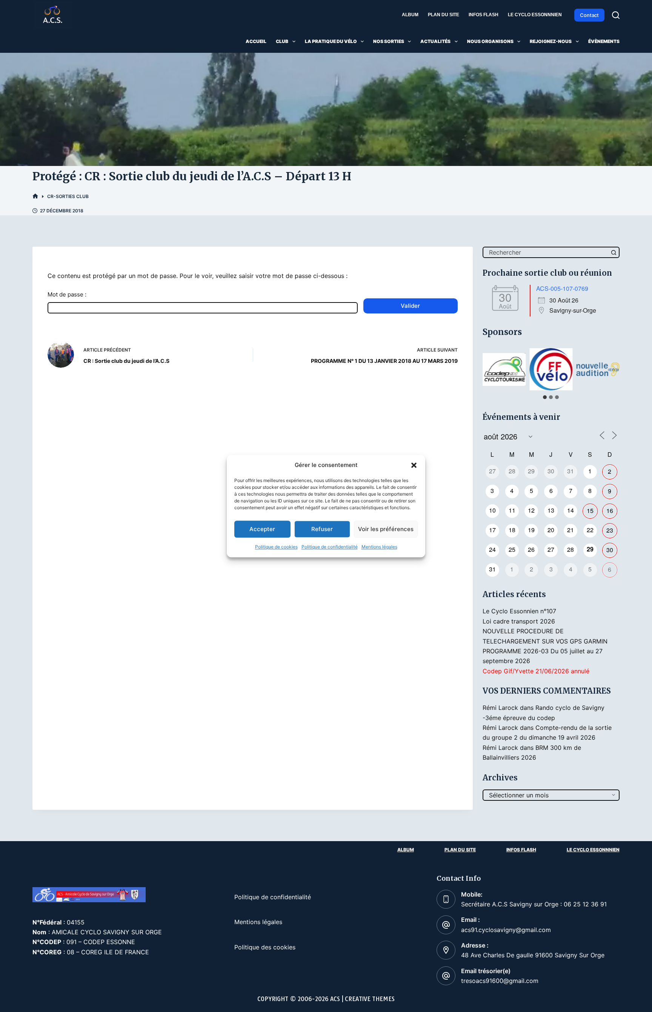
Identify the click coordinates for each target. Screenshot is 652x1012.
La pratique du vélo (331, 41)
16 (609, 510)
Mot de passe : (67, 294)
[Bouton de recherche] (614, 252)
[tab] (545, 397)
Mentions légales (379, 547)
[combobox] (546, 252)
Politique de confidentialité (329, 547)
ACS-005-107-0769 (562, 288)
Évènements (604, 41)
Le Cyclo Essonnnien (535, 14)
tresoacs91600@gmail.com (499, 980)
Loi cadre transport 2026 (519, 621)
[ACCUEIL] (35, 196)
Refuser (322, 529)
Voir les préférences (386, 529)
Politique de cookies (276, 547)
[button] (414, 465)
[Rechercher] (616, 15)
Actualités (435, 41)
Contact (589, 15)
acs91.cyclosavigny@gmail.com (506, 930)
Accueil (256, 41)
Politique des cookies (264, 947)
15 (590, 510)
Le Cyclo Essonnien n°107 (519, 611)
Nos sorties (388, 41)
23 (609, 530)
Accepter (262, 529)
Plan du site (443, 14)
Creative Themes (370, 999)
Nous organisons (490, 41)
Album (410, 14)
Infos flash (483, 14)
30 (609, 549)
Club (282, 41)
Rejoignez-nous (551, 41)
